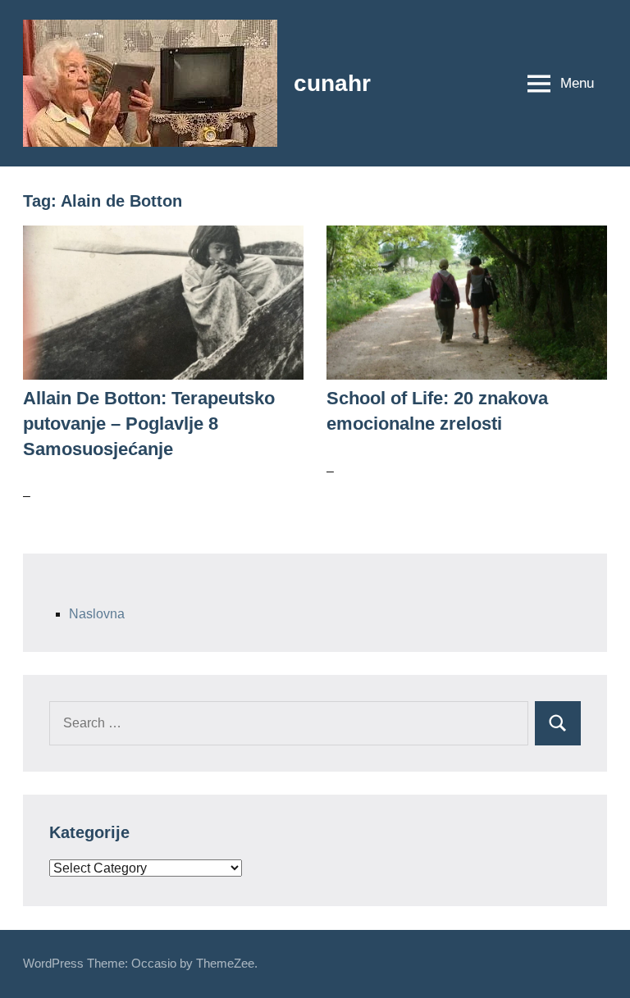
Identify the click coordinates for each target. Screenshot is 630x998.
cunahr (332, 83)
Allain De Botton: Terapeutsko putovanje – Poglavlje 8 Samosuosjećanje (149, 423)
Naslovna (97, 614)
